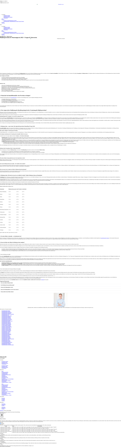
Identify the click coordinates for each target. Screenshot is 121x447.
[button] (60, 24)
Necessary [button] (1, 422)
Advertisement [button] (2, 441)
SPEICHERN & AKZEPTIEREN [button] (5, 446)
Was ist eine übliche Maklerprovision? (7, 282)
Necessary (2, 423)
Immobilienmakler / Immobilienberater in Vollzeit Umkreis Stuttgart (14, 21)
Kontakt (3, 22)
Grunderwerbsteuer (5, 385)
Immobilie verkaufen (7, 15)
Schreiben (42, 279)
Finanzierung (6, 29)
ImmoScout (3, 375)
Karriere (3, 19)
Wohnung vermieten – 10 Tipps (6, 382)
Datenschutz (4, 404)
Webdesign (1, 410)
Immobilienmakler (13, 97)
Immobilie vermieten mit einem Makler (7, 391)
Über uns (3, 23)
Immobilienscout (4, 376)
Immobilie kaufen (4, 362)
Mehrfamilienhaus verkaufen (8, 17)
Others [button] (1, 443)
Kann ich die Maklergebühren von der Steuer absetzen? (10, 289)
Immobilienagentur (5, 373)
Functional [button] (1, 433)
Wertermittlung (4, 368)
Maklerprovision (4, 379)
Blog (2, 18)
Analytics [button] (1, 438)
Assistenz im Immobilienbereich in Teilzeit (10, 20)
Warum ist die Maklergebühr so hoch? (7, 287)
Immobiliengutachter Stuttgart (6, 374)
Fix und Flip (4, 378)
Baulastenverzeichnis (5, 372)
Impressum (3, 403)
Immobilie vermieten (7, 16)
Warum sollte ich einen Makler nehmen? (7, 291)
